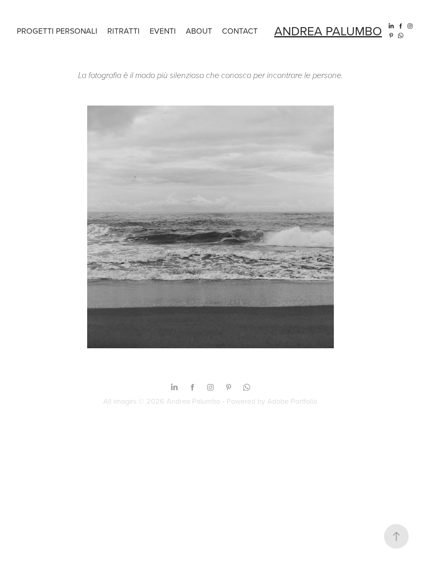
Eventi (163, 30)
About (199, 30)
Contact (240, 30)
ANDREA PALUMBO (328, 30)
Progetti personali (57, 30)
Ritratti (123, 30)
